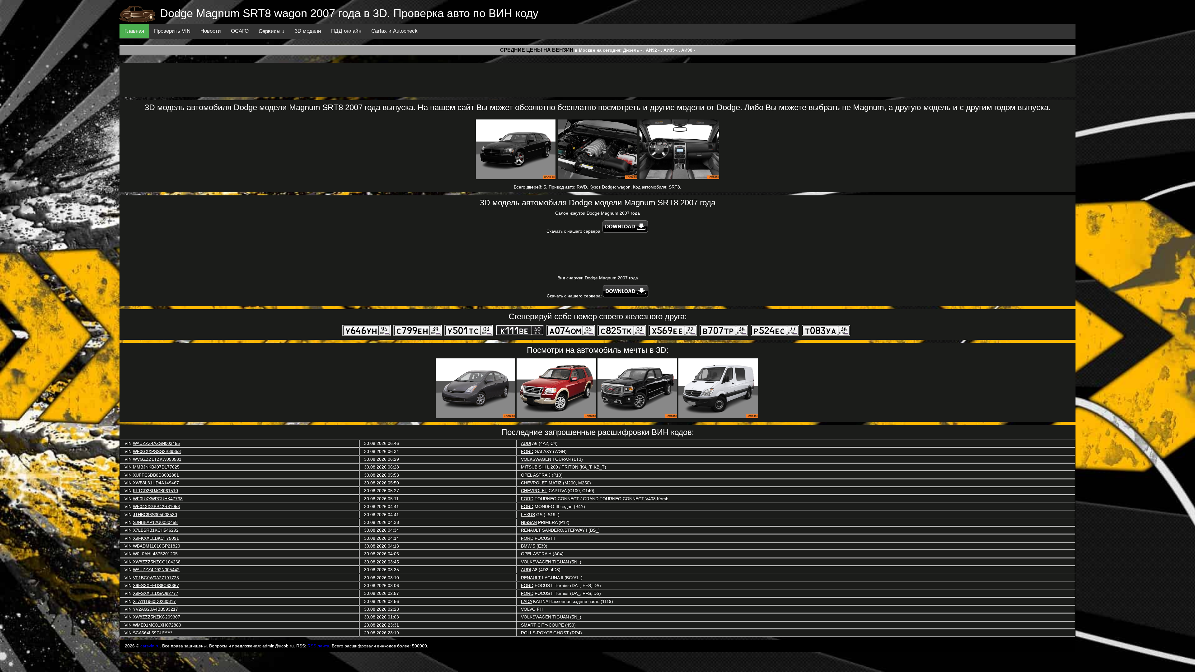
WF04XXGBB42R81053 (156, 506)
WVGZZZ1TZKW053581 (157, 459)
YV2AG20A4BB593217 (155, 609)
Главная (134, 31)
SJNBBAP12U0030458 (155, 522)
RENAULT (531, 530)
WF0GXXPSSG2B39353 (157, 451)
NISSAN (529, 522)
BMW (526, 546)
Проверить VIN (172, 31)
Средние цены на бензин (537, 50)
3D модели (308, 31)
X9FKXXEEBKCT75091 (156, 538)
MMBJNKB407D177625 (156, 466)
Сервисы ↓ (272, 31)
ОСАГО (240, 31)
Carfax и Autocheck (394, 31)
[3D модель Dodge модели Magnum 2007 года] (515, 149)
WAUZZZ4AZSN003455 (156, 443)
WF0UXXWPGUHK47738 (158, 498)
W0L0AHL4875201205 (155, 553)
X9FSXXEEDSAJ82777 (155, 593)
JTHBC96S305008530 (155, 514)
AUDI (526, 443)
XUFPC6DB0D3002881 (156, 475)
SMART (528, 625)
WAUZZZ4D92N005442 (156, 569)
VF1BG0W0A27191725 (156, 577)
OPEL (526, 475)
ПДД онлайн (346, 31)
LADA (526, 601)
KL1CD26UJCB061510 (155, 490)
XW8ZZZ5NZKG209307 (156, 616)
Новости (210, 31)
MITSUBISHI (533, 466)
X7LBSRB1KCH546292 (156, 530)
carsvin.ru (150, 645)
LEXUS (528, 514)
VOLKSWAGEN (536, 459)
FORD (527, 451)
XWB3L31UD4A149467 (156, 482)
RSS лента (318, 645)
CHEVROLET (534, 482)
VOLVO (528, 609)
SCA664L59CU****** (152, 632)
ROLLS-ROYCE (536, 632)
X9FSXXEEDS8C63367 (156, 585)
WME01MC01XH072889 (157, 625)
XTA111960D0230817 (154, 601)
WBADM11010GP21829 (156, 546)
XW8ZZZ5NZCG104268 (156, 561)
